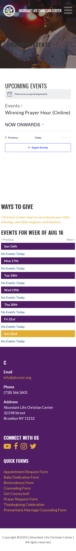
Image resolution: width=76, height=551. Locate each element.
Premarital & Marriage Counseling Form (35, 510)
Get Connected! (16, 493)
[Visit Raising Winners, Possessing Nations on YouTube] (7, 447)
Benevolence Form (19, 482)
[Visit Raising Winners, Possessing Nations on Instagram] (24, 447)
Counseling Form (17, 488)
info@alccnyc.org (17, 377)
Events (12, 105)
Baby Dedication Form (21, 477)
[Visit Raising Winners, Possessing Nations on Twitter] (33, 447)
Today (38, 137)
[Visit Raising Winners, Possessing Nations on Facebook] (16, 447)
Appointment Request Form (26, 471)
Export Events (40, 147)
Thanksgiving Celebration (24, 504)
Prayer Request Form (20, 499)
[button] (69, 10)
